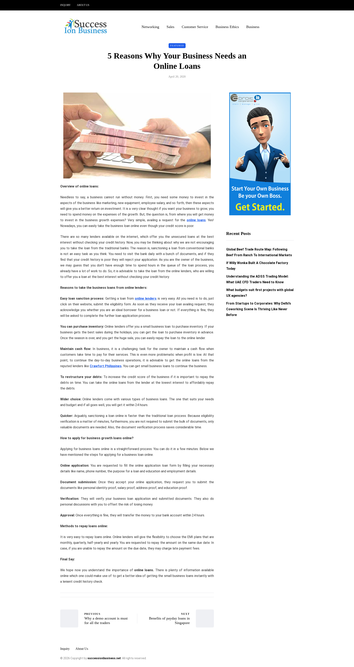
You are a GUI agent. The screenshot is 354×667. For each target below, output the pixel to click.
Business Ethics (227, 27)
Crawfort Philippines (105, 366)
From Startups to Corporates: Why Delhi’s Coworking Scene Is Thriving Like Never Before (258, 309)
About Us (83, 5)
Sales (170, 27)
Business (252, 27)
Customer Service (195, 27)
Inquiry (65, 5)
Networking (150, 27)
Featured (177, 45)
